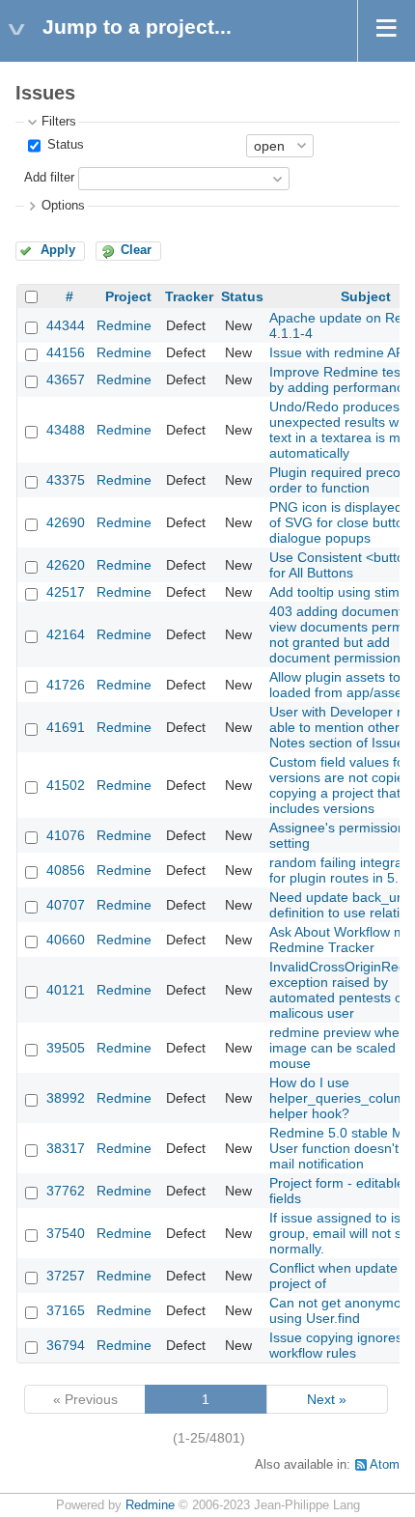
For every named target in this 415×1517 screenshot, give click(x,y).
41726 (65, 684)
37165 (65, 1310)
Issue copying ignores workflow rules (335, 1345)
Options (63, 205)
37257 (65, 1275)
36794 (65, 1345)
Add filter (49, 177)
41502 (65, 785)
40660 (65, 939)
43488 (65, 429)
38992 (65, 1098)
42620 (65, 565)
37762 (65, 1190)
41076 (65, 835)
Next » (326, 1399)
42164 (65, 634)
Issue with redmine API (338, 352)
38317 (65, 1148)
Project (128, 296)
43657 (65, 379)
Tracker (189, 296)
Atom (385, 1465)
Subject (366, 296)
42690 (65, 522)
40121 (65, 989)
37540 (65, 1233)
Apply (58, 250)
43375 (65, 480)
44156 (65, 352)
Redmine (124, 325)
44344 (65, 325)
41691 (65, 727)
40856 (65, 870)
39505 (65, 1047)
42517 (65, 592)
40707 (65, 905)
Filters (59, 121)
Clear (136, 250)
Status (63, 145)
